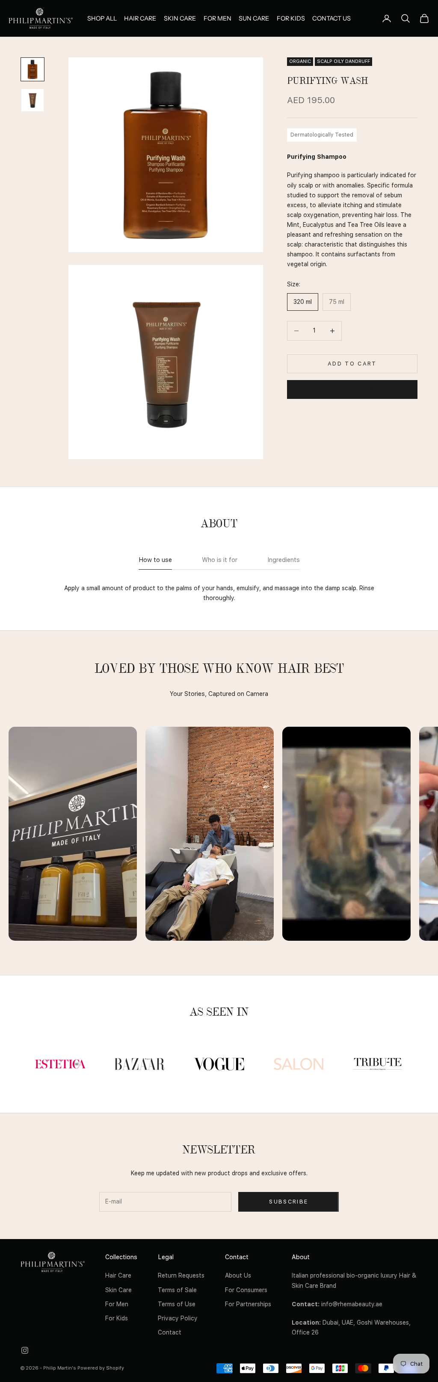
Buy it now (352, 389)
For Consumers (246, 1290)
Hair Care (140, 18)
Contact (169, 1332)
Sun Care (254, 18)
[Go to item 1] (32, 69)
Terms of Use (176, 1304)
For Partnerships (248, 1304)
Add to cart (352, 363)
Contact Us (331, 18)
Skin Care (180, 18)
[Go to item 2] (32, 100)
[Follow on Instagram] (25, 1350)
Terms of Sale (177, 1290)
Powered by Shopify (100, 1368)
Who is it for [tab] (219, 559)
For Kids (291, 18)
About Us (238, 1275)
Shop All (102, 18)
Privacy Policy (178, 1318)
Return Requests (181, 1275)
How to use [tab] (155, 559)
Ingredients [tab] (283, 559)
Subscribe (288, 1201)
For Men (217, 18)
